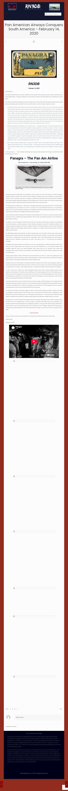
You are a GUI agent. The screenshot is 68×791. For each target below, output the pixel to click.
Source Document (34, 312)
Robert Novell (19, 717)
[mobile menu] (7, 14)
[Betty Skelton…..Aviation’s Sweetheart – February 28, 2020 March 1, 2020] (66, 784)
